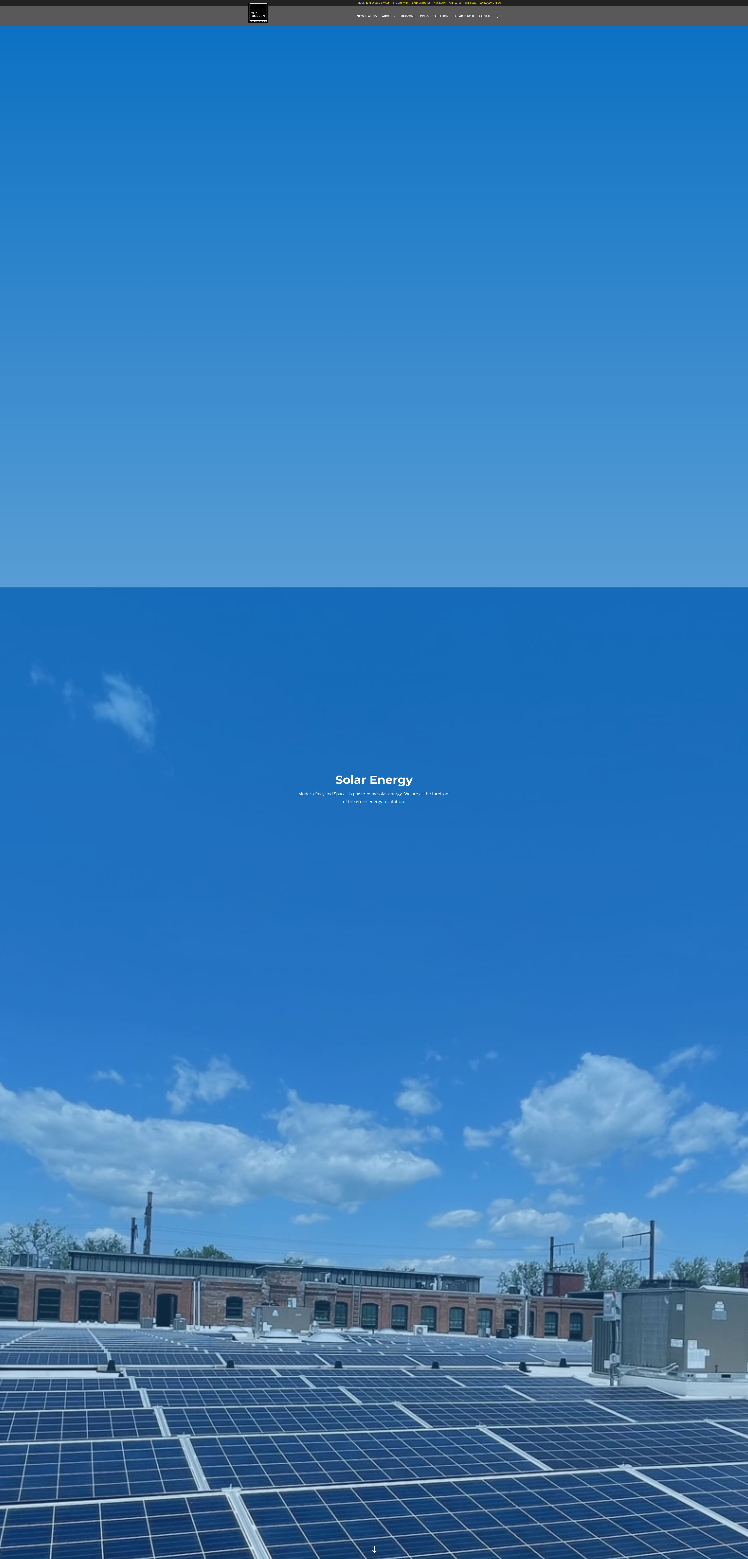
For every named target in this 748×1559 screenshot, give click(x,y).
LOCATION (441, 16)
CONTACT (486, 16)
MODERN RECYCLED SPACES (374, 3)
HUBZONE (408, 16)
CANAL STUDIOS (421, 3)
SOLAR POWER (464, 16)
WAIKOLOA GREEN (490, 3)
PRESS (424, 16)
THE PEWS (470, 3)
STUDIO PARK (400, 3)
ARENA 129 (455, 3)
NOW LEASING (367, 16)
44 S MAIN (439, 3)
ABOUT (387, 16)
